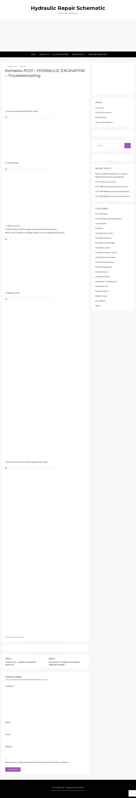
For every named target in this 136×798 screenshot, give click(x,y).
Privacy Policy (78, 54)
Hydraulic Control (102, 248)
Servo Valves (100, 301)
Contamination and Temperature (108, 219)
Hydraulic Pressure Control (106, 252)
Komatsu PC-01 (18, 637)
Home (33, 54)
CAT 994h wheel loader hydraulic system (111, 186)
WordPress (81, 790)
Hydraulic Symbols (102, 277)
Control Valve (100, 223)
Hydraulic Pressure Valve (105, 257)
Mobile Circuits (101, 296)
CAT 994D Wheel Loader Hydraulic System (112, 196)
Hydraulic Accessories (104, 233)
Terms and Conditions (97, 54)
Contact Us (44, 54)
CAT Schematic (101, 214)
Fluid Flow (99, 228)
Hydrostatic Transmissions (106, 281)
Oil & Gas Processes (60, 54)
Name (8, 722)
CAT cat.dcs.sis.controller (105, 182)
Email (8, 734)
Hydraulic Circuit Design (105, 243)
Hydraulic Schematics (103, 267)
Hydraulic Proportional (104, 262)
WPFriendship (66, 790)
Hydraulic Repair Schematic (68, 8)
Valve (97, 306)
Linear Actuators (102, 291)
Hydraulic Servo (101, 272)
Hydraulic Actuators (103, 238)
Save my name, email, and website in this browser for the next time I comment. (37, 762)
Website (8, 746)
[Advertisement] (68, 35)
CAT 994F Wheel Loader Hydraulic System (112, 191)
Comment (9, 686)
